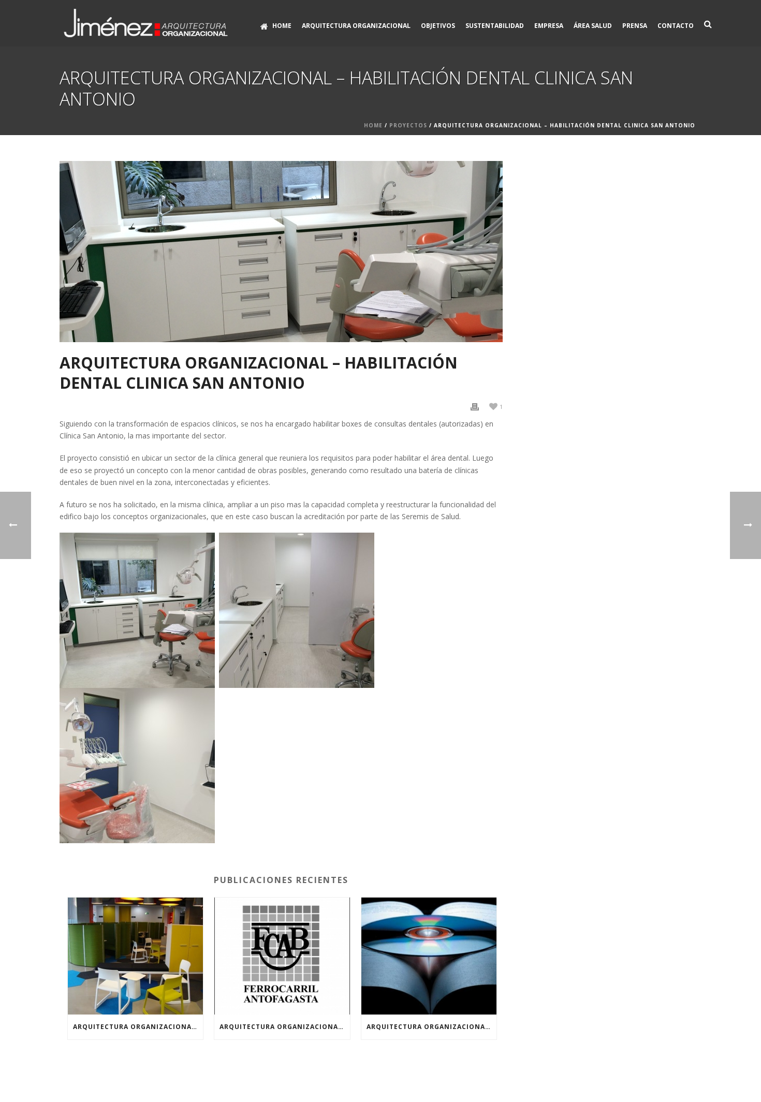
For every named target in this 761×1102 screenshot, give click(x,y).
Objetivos (438, 25)
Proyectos (408, 125)
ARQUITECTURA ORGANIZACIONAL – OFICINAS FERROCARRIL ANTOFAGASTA (284, 1026)
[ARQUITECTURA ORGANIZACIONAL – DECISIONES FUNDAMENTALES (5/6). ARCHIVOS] (428, 956)
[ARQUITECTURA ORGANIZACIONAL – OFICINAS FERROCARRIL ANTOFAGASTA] (281, 956)
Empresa (548, 25)
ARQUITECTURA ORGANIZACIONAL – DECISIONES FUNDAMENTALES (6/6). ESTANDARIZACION (138, 1026)
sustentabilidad (494, 25)
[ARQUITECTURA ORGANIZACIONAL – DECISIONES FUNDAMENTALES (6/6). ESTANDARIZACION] (135, 956)
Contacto (675, 25)
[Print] (475, 406)
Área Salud (593, 25)
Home (281, 25)
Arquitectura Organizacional (356, 25)
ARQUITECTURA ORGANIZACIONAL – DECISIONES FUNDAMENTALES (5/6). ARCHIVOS (431, 1026)
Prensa (634, 25)
